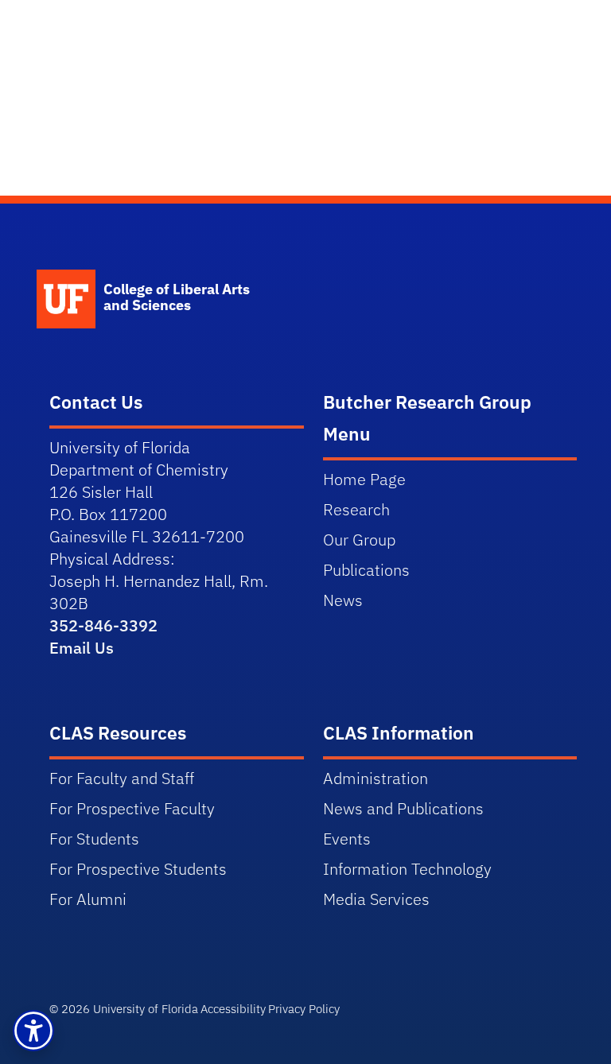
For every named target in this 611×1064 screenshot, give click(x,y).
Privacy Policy (304, 1008)
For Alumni (87, 899)
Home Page (364, 479)
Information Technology (407, 869)
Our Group (359, 539)
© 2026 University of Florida (123, 1008)
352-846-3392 (103, 625)
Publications (366, 570)
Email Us (81, 647)
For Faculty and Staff (121, 778)
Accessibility (233, 1008)
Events (347, 838)
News (343, 600)
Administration (375, 778)
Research (356, 509)
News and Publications (403, 808)
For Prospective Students (138, 869)
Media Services (376, 899)
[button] (33, 1030)
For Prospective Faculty (132, 808)
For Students (94, 838)
